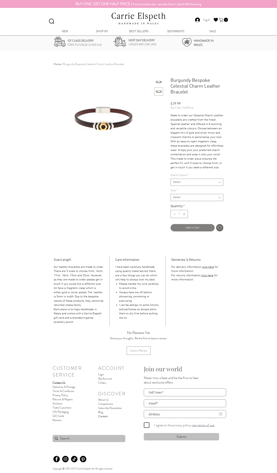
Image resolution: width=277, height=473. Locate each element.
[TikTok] (74, 459)
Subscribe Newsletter (110, 408)
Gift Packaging (61, 412)
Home (57, 64)
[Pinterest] (83, 459)
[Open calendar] (220, 414)
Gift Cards (58, 416)
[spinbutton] (179, 214)
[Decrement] (174, 214)
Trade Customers (62, 408)
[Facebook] (56, 459)
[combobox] (197, 182)
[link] (224, 20)
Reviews (57, 420)
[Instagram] (65, 459)
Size (174, 190)
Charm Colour (180, 175)
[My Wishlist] (215, 19)
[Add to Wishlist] (219, 227)
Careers (103, 416)
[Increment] (184, 214)
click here (208, 267)
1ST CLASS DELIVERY (81, 41)
